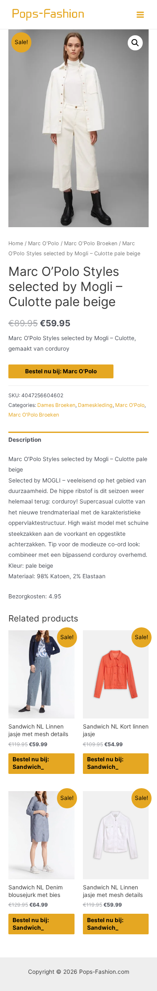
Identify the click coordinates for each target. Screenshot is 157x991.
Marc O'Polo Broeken (90, 243)
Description (24, 439)
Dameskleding (95, 405)
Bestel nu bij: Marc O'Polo (61, 371)
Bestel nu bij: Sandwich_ (31, 763)
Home (15, 243)
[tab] (78, 440)
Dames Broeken (56, 405)
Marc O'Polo (43, 243)
